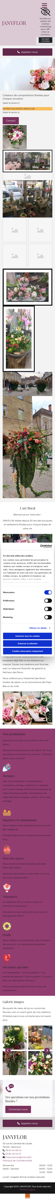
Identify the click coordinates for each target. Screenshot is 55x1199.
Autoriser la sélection (28, 643)
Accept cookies (45, 40)
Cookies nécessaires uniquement (27, 651)
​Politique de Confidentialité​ (17, 1160)
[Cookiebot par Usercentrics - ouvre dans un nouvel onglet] (40, 546)
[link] (45, 12)
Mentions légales (27, 1189)
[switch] (48, 600)
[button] (27, 52)
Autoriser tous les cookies (27, 636)
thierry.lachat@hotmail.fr (18, 1157)
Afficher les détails (38, 628)
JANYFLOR (14, 22)
